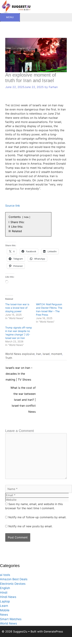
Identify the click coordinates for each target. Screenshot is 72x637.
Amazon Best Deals (13, 579)
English (5, 588)
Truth (8, 358)
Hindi (3, 592)
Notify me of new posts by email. (30, 526)
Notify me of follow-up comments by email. (37, 517)
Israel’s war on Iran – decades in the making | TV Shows (19, 368)
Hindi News (8, 597)
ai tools (5, 575)
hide (26, 217)
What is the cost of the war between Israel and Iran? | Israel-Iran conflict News (23, 388)
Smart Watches (10, 619)
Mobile (4, 610)
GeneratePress (53, 631)
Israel (46, 354)
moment (56, 354)
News (4, 614)
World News (13, 354)
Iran (38, 354)
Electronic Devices (13, 583)
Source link (12, 205)
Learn (4, 605)
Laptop (5, 601)
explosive (28, 354)
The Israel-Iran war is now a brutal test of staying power (17, 308)
